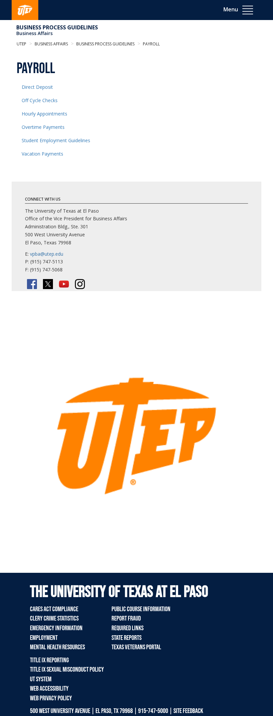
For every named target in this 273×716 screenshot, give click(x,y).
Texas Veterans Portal (136, 647)
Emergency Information (56, 628)
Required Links (127, 628)
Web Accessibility (49, 689)
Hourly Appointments (44, 113)
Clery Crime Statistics (54, 619)
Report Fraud (126, 619)
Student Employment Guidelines (56, 140)
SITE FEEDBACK (188, 711)
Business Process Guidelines (57, 27)
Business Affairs (34, 33)
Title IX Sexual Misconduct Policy (67, 670)
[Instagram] (80, 284)
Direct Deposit (37, 87)
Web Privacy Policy (51, 698)
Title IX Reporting (49, 660)
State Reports (126, 638)
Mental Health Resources (57, 647)
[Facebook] (32, 284)
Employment (44, 638)
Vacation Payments (42, 154)
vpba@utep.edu (46, 254)
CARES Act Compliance (54, 609)
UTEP (21, 44)
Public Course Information (141, 609)
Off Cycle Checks (40, 100)
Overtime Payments (43, 127)
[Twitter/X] (48, 284)
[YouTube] (64, 284)
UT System (41, 679)
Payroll (151, 44)
